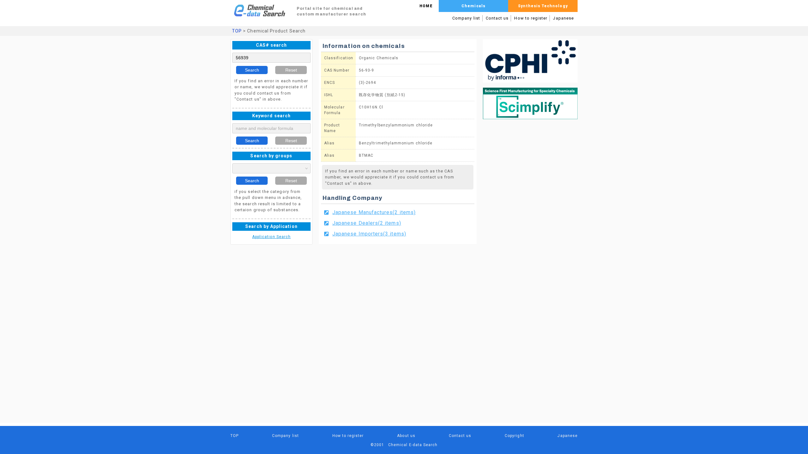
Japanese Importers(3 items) (369, 234)
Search (252, 70)
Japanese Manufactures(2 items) (374, 212)
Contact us (497, 18)
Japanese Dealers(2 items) (366, 223)
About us (406, 436)
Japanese (563, 18)
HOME (425, 6)
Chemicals (473, 6)
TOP (237, 30)
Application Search (271, 237)
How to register (530, 18)
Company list (466, 18)
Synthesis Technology (542, 6)
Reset (291, 70)
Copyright (514, 436)
